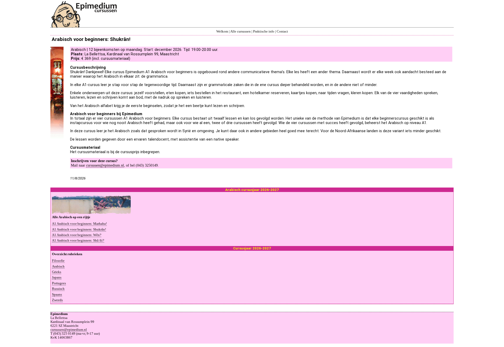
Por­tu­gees (59, 283)
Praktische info (263, 31)
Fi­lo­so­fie (58, 261)
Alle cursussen (240, 31)
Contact (282, 31)
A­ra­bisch (58, 266)
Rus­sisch (58, 289)
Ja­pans (56, 277)
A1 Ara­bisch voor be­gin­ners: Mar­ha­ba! (79, 224)
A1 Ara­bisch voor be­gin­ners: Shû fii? (78, 240)
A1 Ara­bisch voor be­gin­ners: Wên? (76, 235)
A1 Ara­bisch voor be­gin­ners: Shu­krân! (79, 229)
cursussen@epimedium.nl (105, 165)
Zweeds (57, 300)
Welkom (222, 31)
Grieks (56, 272)
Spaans (57, 294)
